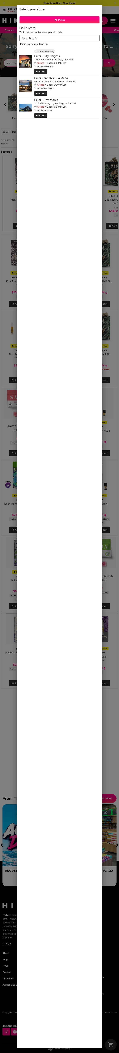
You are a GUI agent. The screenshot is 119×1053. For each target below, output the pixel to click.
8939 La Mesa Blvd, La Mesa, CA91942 (54, 81)
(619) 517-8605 (45, 66)
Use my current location (35, 44)
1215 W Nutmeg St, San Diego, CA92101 (55, 103)
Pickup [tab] (61, 19)
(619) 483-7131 (45, 110)
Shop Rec (41, 71)
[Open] (97, 38)
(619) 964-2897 (45, 88)
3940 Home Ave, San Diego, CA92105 (54, 59)
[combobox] (57, 38)
